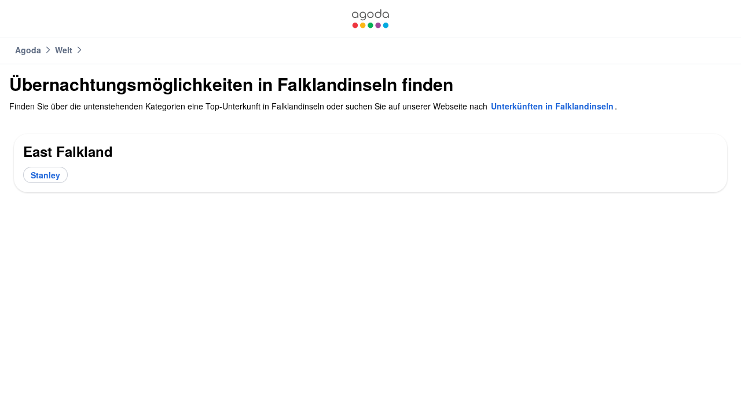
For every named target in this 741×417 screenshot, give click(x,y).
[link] (370, 18)
